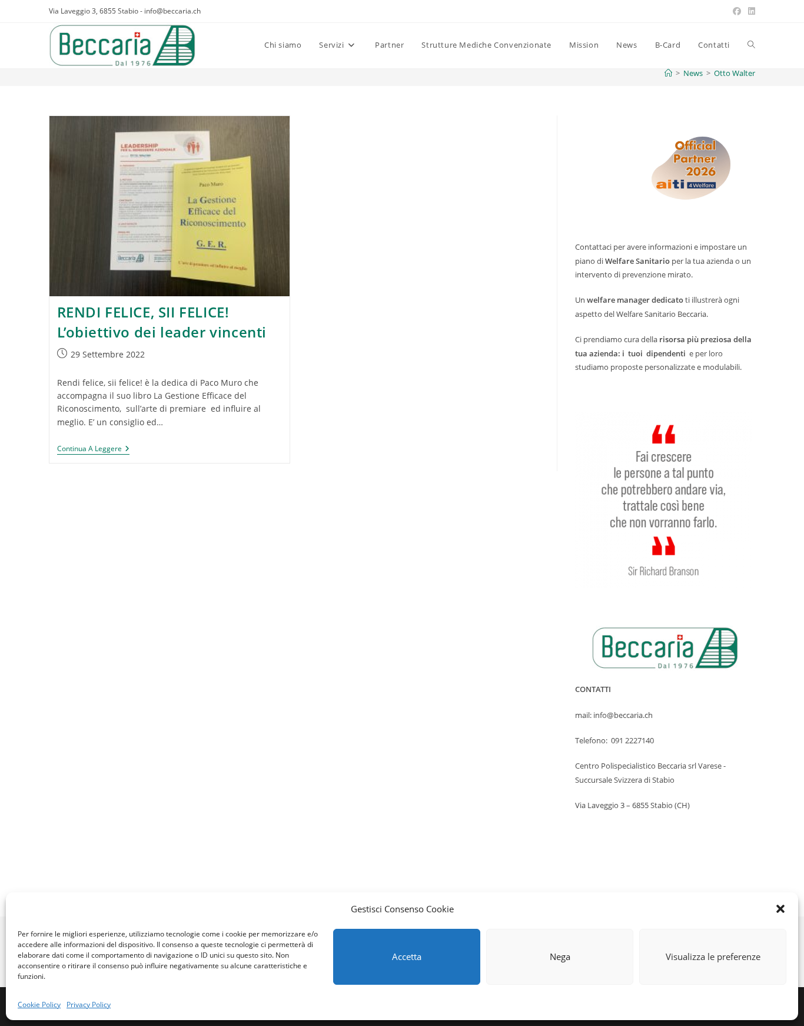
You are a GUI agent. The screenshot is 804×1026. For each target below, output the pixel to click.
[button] (780, 909)
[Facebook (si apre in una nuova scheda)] (737, 11)
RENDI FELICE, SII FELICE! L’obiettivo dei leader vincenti (166, 322)
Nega (560, 956)
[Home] (668, 73)
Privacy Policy (89, 1004)
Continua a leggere (93, 450)
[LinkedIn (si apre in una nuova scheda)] (750, 11)
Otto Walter (734, 73)
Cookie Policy (39, 1004)
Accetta (406, 956)
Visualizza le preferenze (713, 956)
